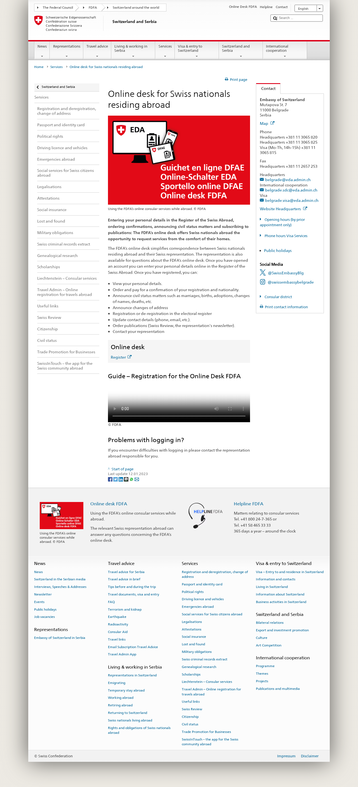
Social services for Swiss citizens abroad (212, 614)
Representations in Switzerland (132, 675)
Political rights (193, 592)
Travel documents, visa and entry (133, 594)
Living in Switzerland (272, 587)
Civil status (190, 724)
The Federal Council (58, 8)
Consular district (278, 297)
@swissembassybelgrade (291, 282)
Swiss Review (192, 709)
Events (39, 602)
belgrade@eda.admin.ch (288, 179)
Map (264, 123)
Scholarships (191, 674)
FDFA (93, 8)
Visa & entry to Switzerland (190, 48)
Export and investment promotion (282, 630)
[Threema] (126, 479)
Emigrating (116, 683)
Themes (262, 674)
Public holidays (278, 250)
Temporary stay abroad (126, 690)
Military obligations (197, 652)
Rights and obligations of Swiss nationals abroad (139, 730)
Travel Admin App (122, 654)
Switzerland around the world (136, 8)
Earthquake (117, 617)
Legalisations (192, 622)
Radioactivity (118, 624)
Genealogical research (199, 667)
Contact (265, 88)
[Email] (137, 479)
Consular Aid (118, 632)
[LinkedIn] (121, 479)
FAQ (111, 602)
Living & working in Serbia (130, 48)
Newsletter (43, 594)
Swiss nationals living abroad (130, 720)
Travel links (117, 639)
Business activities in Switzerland (281, 602)
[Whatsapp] (132, 479)
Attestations (191, 629)
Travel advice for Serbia (126, 572)
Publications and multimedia (278, 689)
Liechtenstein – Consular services (207, 682)
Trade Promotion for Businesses (206, 732)
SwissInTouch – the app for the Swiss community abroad (210, 741)
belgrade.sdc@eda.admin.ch (291, 190)
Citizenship (190, 717)
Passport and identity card (202, 584)
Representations (66, 46)
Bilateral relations (270, 623)
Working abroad (120, 698)
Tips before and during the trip (132, 587)
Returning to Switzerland (127, 713)
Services (165, 46)
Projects (262, 681)
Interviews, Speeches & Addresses (60, 587)
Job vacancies (44, 617)
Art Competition (268, 645)
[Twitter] (116, 479)
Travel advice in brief (124, 579)
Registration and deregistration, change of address (215, 574)
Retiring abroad (120, 705)
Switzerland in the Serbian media (60, 579)
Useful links (191, 702)
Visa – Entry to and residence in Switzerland (290, 572)
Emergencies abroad (198, 607)
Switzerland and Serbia (236, 48)
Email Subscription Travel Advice (133, 647)
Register (118, 357)
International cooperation (277, 48)
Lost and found (193, 644)
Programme (265, 666)
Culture (261, 638)
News (42, 46)
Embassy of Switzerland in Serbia (59, 638)
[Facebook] (110, 479)
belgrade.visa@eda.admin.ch (292, 200)
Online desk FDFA (108, 503)
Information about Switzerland (280, 594)
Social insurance (194, 637)
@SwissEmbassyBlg (286, 272)
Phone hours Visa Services (285, 236)
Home (39, 67)
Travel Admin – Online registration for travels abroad (211, 691)
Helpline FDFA (248, 503)
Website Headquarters (281, 208)
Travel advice (97, 46)
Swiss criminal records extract (204, 659)
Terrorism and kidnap (125, 609)
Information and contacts (275, 579)
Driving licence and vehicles (203, 599)
